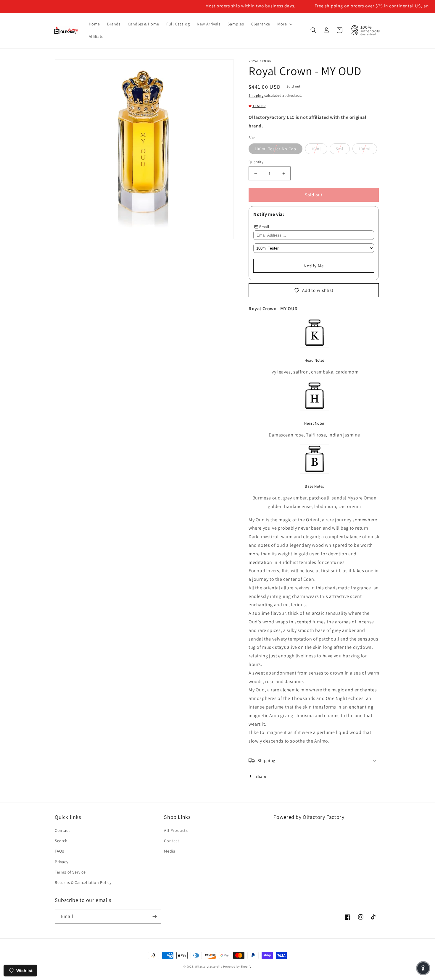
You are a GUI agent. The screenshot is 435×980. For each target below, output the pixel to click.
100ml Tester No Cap (275, 148)
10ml (316, 148)
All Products (176, 830)
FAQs (59, 851)
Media (169, 851)
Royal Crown (260, 61)
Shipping (256, 95)
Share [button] (260, 776)
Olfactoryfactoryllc (208, 966)
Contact (62, 830)
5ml (340, 148)
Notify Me (314, 266)
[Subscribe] (154, 917)
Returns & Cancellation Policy (83, 882)
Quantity (256, 161)
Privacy (61, 861)
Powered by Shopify (237, 966)
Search (61, 840)
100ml (365, 148)
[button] (284, 24)
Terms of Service (70, 872)
